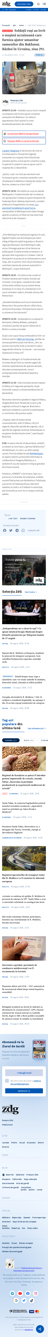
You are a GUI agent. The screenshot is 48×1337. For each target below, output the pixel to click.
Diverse (5, 1147)
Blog (5, 1168)
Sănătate (20, 1174)
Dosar (14, 1243)
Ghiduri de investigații (12, 1251)
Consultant (26, 1187)
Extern (21, 25)
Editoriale (17, 1179)
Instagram (35, 1293)
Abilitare (6, 1217)
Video (5, 1155)
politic (32, 1189)
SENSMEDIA (29, 1330)
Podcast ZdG (32, 1174)
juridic (24, 1189)
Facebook (28, 1293)
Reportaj (16, 1228)
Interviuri (6, 1221)
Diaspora (6, 1179)
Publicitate (7, 1124)
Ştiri (14, 25)
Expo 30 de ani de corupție (24, 1221)
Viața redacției (30, 1179)
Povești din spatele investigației (16, 1247)
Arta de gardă (22, 1183)
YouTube (20, 1293)
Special (6, 1211)
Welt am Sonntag (25, 339)
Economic (6, 688)
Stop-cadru (32, 1228)
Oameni (26, 1217)
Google (16, 1300)
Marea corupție (26, 1243)
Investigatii (8, 1236)
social (39, 1189)
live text (13, 518)
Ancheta (5, 1243)
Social (5, 643)
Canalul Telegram (10, 150)
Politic (5, 667)
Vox (23, 1228)
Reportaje (16, 1217)
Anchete (5, 1228)
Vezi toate (30, 592)
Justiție (5, 1142)
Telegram (12, 1293)
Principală (6, 25)
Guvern (11, 740)
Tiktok (32, 1300)
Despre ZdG (7, 1120)
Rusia (29, 740)
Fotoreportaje (39, 1217)
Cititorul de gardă (10, 1187)
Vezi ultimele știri (36, 728)
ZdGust (6, 1198)
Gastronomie (8, 1183)
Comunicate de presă (12, 838)
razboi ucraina (27, 518)
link (8, 577)
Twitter (24, 1300)
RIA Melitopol (36, 453)
